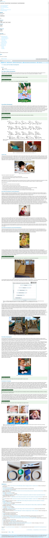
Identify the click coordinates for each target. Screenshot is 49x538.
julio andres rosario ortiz (9, 493)
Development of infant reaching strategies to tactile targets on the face (19, 516)
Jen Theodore (9, 507)
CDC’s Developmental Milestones (8, 488)
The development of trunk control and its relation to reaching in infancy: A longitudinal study (23, 517)
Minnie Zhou (8, 503)
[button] (3, 47)
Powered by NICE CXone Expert (13, 535)
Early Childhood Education (18, 62)
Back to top (3, 529)
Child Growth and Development (7, 515)
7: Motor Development (41, 62)
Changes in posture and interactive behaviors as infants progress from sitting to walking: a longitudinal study (27, 504)
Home (5, 62)
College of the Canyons (17, 515)
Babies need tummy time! (7, 502)
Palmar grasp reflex (13, 520)
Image (4, 487)
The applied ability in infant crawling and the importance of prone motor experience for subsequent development (26, 496)
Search (3, 60)
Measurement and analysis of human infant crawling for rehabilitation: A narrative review (25, 498)
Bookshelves (10, 62)
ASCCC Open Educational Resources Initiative (9, 69)
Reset (1, 29)
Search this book (2, 13)
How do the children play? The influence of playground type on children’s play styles (26, 510)
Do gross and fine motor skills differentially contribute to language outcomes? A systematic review (24, 485)
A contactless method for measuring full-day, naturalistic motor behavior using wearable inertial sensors (30, 494)
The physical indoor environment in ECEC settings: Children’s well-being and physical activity (21, 508)
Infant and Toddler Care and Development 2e (30, 62)
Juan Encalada (8, 492)
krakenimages (8, 487)
